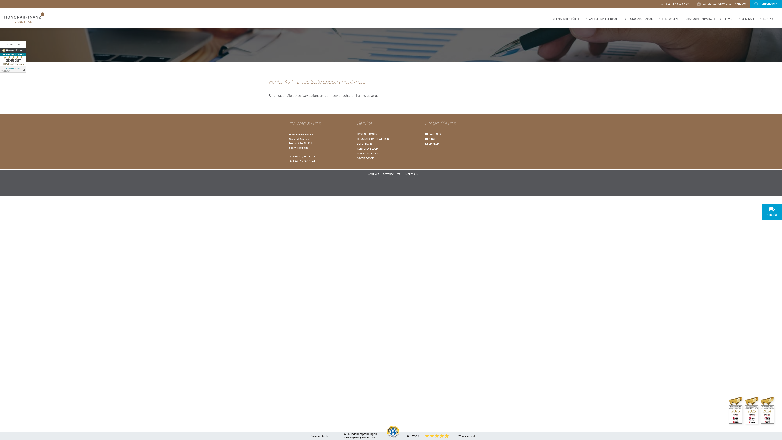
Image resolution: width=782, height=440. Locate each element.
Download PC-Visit (369, 153)
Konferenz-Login (368, 148)
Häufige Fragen (367, 134)
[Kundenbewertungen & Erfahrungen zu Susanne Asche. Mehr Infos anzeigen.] (13, 57)
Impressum (411, 174)
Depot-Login (364, 143)
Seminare (748, 18)
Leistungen (670, 18)
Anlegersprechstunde (604, 18)
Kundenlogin (769, 4)
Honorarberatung (641, 18)
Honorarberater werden (373, 139)
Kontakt (769, 18)
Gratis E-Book (365, 158)
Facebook (434, 134)
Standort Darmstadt (700, 18)
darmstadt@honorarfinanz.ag (724, 4)
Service (729, 18)
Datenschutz (391, 174)
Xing (431, 139)
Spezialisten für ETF (567, 18)
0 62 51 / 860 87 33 (677, 4)
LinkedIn (434, 143)
